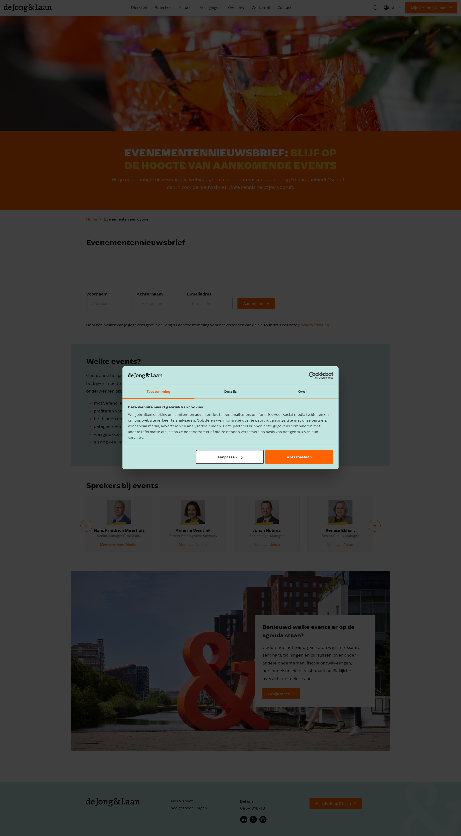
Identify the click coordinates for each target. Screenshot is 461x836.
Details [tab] (230, 391)
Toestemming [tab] (158, 391)
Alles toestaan (299, 457)
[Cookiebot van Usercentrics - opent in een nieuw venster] (312, 375)
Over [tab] (302, 391)
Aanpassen (227, 457)
